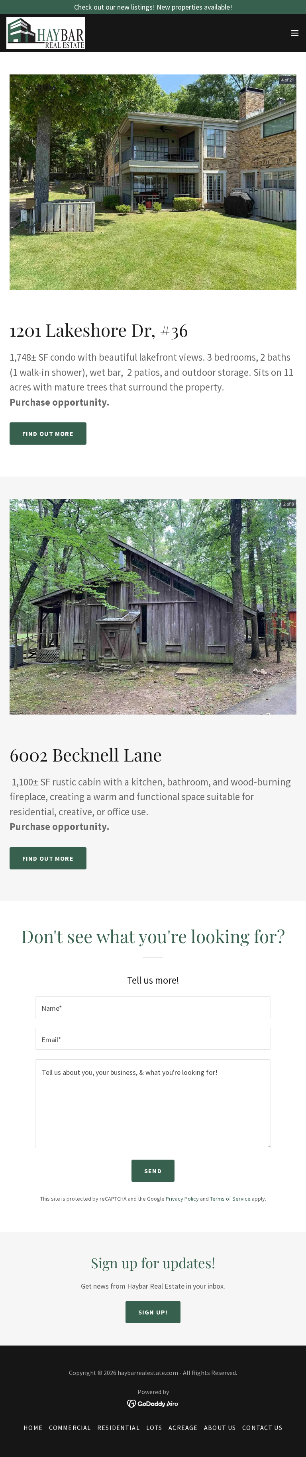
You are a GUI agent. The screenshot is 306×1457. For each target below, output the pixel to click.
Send (153, 1171)
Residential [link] (118, 1428)
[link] (45, 33)
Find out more (48, 433)
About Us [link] (220, 1428)
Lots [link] (154, 1428)
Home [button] (33, 1428)
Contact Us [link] (262, 1428)
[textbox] (153, 1007)
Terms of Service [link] (230, 1198)
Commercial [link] (70, 1428)
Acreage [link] (183, 1428)
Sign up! (153, 1312)
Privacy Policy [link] (182, 1198)
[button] (295, 33)
